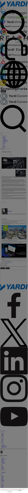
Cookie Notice (20, 490)
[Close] (27, 489)
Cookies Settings (9, 491)
